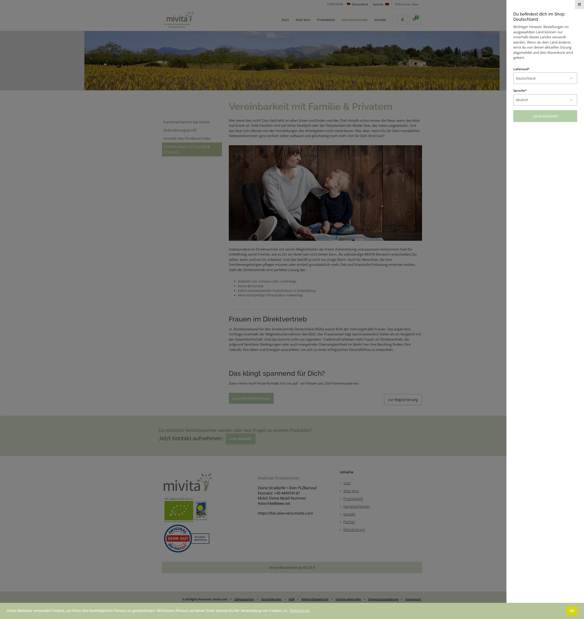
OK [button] (572, 611)
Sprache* (519, 90)
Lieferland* (521, 69)
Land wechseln (545, 116)
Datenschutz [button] (300, 611)
